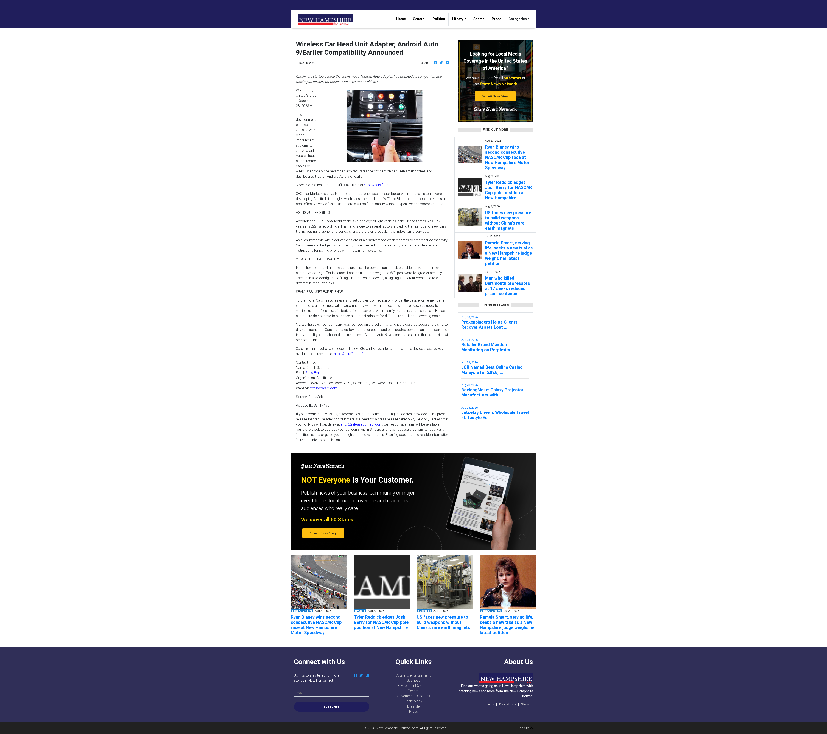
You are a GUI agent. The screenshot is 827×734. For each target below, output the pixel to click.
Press (496, 19)
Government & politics (413, 696)
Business (413, 680)
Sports (479, 19)
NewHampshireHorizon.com (397, 728)
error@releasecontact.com (361, 424)
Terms (490, 704)
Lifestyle (459, 19)
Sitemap (526, 704)
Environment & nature (413, 685)
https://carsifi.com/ (378, 185)
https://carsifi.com (323, 388)
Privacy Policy (507, 704)
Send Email (313, 372)
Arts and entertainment (413, 675)
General (419, 19)
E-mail (298, 693)
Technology (413, 701)
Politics (438, 19)
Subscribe (332, 706)
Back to (523, 728)
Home (402, 18)
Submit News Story (495, 96)
